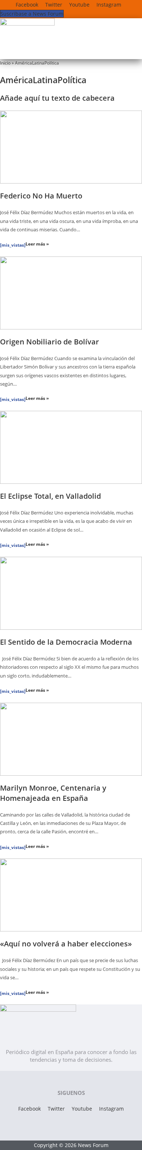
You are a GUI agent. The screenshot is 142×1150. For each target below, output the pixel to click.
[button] (65, 52)
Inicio (5, 63)
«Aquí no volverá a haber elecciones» (66, 944)
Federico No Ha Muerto (41, 196)
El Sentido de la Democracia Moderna (66, 642)
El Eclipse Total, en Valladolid (50, 496)
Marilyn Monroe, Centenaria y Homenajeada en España (53, 793)
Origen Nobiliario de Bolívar (49, 342)
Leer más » (37, 244)
